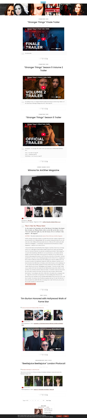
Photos (48, 167)
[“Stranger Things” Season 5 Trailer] (42, 161)
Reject (66, 416)
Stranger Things (42, 64)
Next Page (48, 400)
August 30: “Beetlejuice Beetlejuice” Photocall (44, 389)
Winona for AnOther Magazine (43, 170)
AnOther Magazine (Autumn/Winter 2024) (51, 221)
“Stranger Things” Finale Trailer (43, 22)
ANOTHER (27, 236)
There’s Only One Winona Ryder (35, 226)
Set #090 (30, 220)
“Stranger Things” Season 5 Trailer (43, 117)
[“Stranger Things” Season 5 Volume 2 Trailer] (42, 108)
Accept (59, 416)
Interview (39, 167)
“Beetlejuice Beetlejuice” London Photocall (43, 363)
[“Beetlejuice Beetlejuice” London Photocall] (42, 395)
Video (47, 64)
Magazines (44, 167)
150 (43, 400)
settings (51, 416)
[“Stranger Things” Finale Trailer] (42, 58)
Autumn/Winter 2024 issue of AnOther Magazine (52, 236)
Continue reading (30, 283)
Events (41, 295)
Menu (43, 2)
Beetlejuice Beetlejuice (40, 360)
